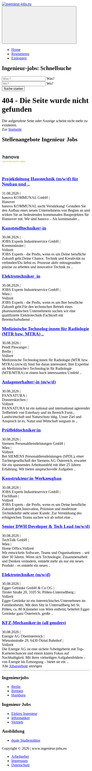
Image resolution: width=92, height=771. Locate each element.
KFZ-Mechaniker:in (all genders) (34, 622)
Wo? (49, 83)
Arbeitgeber (20, 756)
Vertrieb (17, 722)
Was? (50, 78)
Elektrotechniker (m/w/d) (26, 574)
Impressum (19, 761)
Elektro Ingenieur (24, 714)
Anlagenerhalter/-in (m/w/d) (29, 381)
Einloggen (19, 58)
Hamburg (18, 695)
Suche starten (13, 88)
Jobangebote (18, 666)
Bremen (17, 691)
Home (16, 50)
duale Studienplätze (25, 740)
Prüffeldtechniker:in (21, 430)
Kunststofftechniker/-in (24, 228)
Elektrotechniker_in (21, 276)
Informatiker (20, 718)
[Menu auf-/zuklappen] (39, 25)
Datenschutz (20, 765)
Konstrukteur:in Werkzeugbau (32, 478)
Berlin (16, 687)
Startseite (15, 129)
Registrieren (20, 54)
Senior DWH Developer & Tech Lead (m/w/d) (46, 526)
